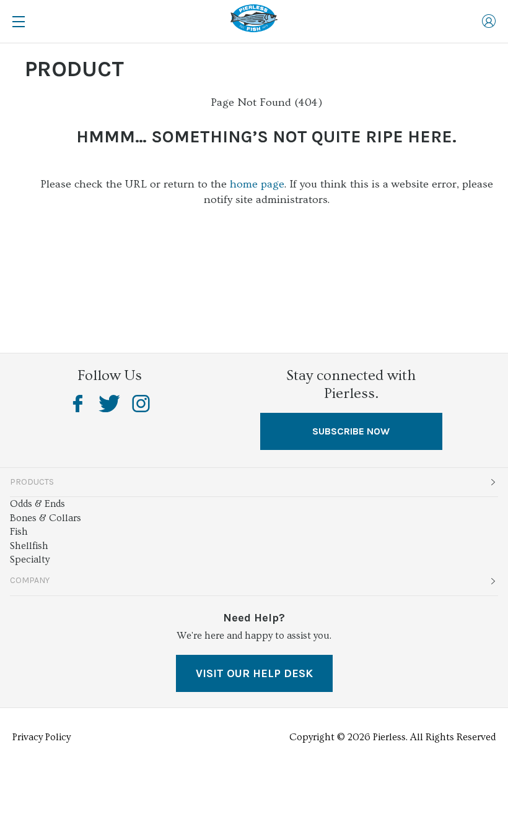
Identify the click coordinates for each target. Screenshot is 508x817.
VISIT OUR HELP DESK (254, 673)
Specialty (30, 559)
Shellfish (29, 545)
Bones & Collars (45, 518)
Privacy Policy (41, 737)
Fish (19, 531)
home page (257, 184)
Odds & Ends (37, 503)
